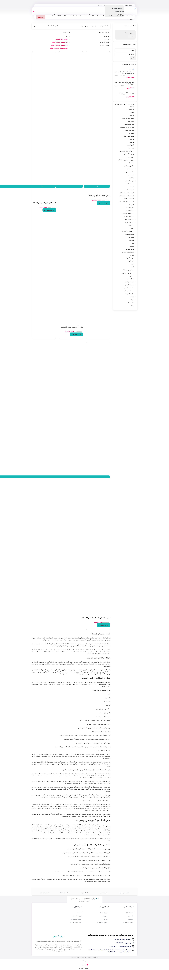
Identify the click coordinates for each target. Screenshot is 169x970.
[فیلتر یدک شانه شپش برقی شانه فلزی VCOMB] (126, 80)
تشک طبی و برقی (129, 172)
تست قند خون (130, 169)
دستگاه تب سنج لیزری (128, 216)
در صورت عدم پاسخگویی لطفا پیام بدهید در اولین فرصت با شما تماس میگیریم (110, 935)
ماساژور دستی (130, 276)
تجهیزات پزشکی (130, 157)
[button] (103, 203)
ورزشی (132, 305)
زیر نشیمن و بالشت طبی (127, 231)
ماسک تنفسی (130, 279)
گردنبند (132, 267)
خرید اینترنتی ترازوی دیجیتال (126, 192)
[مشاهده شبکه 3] (43, 26)
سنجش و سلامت (129, 234)
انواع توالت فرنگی (129, 124)
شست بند (131, 237)
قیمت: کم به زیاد (104, 42)
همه (67, 36)
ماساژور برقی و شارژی (128, 273)
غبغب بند (132, 246)
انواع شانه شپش (129, 130)
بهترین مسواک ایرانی (128, 136)
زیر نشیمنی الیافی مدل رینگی (126, 92)
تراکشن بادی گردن (129, 166)
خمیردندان (131, 204)
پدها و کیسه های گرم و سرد (127, 151)
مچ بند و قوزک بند (129, 281)
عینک (132, 243)
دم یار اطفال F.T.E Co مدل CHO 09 (95, 618)
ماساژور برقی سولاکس (128, 270)
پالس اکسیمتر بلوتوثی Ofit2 (99, 195)
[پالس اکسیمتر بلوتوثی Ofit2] (97, 117)
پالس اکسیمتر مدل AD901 (72, 327)
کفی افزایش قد (130, 258)
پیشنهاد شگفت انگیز (129, 154)
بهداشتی (132, 139)
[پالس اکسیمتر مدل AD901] (70, 117)
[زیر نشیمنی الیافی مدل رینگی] (125, 91)
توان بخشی (131, 174)
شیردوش (131, 240)
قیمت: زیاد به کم (104, 45)
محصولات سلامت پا (129, 287)
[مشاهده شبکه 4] (41, 26)
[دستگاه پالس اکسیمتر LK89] (42, 117)
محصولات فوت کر (129, 290)
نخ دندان (132, 296)
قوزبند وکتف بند (130, 249)
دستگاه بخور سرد (129, 210)
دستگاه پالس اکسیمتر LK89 (44, 202)
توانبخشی (131, 177)
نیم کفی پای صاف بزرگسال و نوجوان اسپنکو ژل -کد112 (124, 72)
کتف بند (132, 255)
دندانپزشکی (131, 225)
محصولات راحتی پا (129, 906)
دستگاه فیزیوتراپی (129, 222)
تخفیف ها (131, 163)
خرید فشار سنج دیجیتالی (127, 198)
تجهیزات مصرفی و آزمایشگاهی (126, 160)
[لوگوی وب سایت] (130, 11)
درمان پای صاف (130, 207)
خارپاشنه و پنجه (130, 189)
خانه (107, 25)
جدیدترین (106, 39)
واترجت (132, 299)
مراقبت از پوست (129, 293)
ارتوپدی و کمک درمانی (128, 118)
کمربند (132, 264)
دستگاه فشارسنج (129, 219)
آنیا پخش (132, 115)
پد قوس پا (131, 148)
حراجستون (41, 17)
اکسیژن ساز (131, 121)
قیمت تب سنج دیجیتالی (128, 252)
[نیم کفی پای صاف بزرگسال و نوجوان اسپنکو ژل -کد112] (131, 69)
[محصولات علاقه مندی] (36, 11)
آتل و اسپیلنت (130, 109)
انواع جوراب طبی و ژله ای (127, 127)
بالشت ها (131, 133)
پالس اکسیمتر (130, 145)
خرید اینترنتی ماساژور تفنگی (126, 195)
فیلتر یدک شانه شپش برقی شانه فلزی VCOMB (124, 83)
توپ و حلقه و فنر (129, 180)
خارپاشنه (131, 186)
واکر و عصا (131, 302)
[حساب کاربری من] (39, 11)
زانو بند (132, 228)
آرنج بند (132, 112)
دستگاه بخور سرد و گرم (128, 213)
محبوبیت (106, 36)
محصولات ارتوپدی (77, 906)
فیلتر (133, 57)
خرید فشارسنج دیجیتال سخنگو (126, 201)
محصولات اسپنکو (129, 284)
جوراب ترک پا (130, 183)
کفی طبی (131, 261)
